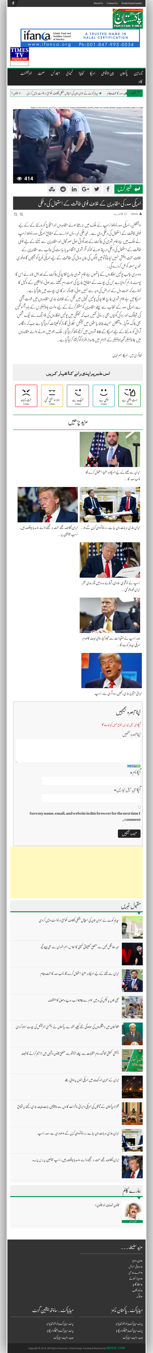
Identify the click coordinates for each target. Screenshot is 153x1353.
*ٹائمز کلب (137, 1290)
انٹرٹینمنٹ (26, 73)
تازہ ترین (138, 73)
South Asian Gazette (131, 3)
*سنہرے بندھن (135, 1272)
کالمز (141, 81)
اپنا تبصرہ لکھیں (131, 734)
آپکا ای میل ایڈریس (127, 789)
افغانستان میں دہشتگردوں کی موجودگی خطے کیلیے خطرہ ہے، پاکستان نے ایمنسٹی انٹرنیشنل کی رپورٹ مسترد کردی (67, 1026)
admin (134, 214)
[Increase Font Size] (21, 214)
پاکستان (124, 73)
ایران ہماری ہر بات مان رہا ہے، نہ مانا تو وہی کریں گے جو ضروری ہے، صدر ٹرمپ (78, 1133)
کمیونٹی (69, 73)
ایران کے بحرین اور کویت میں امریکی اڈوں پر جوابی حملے (92, 1079)
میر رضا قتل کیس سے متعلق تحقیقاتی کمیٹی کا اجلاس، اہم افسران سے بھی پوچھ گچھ (80, 946)
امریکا (92, 73)
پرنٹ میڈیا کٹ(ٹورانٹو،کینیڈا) (60, 1323)
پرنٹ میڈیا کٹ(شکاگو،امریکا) (60, 1330)
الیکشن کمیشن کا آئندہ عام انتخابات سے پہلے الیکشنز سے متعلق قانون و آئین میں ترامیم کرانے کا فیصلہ (70, 1053)
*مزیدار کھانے (136, 1278)
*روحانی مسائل (136, 1266)
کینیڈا (81, 73)
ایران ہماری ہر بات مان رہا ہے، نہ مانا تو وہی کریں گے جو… (110, 527)
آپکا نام (135, 772)
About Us (98, 3)
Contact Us (112, 3)
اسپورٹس (55, 73)
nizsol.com (116, 1348)
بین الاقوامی (107, 73)
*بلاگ (139, 1296)
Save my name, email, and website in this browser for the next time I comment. (84, 816)
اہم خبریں (117, 355)
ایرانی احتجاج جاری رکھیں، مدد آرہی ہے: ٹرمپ (118, 693)
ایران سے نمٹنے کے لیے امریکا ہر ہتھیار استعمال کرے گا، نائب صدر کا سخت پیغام (79, 973)
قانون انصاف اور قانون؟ (27, 93)
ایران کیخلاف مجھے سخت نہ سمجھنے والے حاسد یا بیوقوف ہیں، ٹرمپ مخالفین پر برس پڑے (75, 1159)
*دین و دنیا (137, 1260)
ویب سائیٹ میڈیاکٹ (63, 1337)
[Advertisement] (76, 872)
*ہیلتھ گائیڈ (138, 1284)
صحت (41, 73)
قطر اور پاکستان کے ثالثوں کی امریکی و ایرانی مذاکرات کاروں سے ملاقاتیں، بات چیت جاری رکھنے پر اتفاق (68, 1106)
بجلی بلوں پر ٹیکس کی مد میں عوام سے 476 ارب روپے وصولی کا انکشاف (83, 1000)
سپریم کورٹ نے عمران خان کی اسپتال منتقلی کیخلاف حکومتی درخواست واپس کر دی (82, 93)
